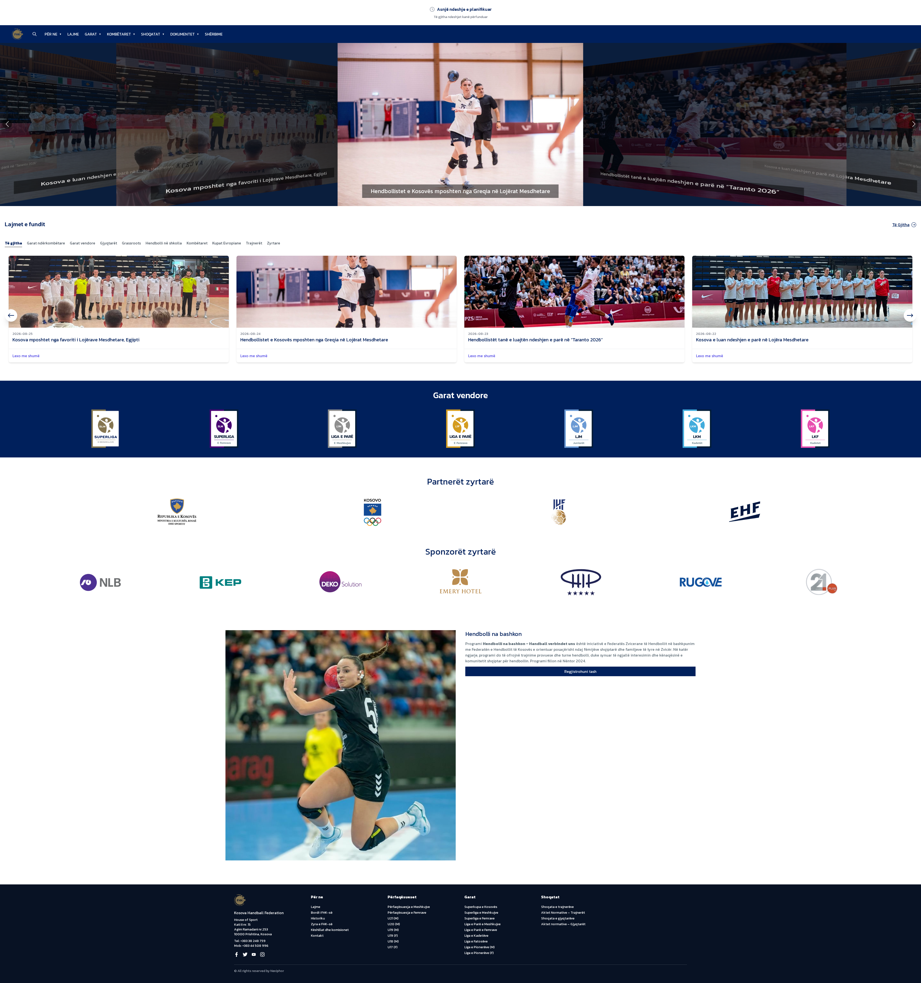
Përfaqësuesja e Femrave (407, 912)
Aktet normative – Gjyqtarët (563, 924)
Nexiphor (277, 970)
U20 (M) (394, 924)
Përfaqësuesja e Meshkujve (409, 906)
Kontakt (317, 935)
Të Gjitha (900, 224)
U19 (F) (393, 935)
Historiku (318, 918)
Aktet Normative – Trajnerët (563, 912)
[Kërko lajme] (34, 34)
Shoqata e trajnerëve (557, 906)
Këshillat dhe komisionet (330, 929)
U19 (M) (393, 929)
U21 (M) (393, 918)
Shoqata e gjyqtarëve (557, 918)
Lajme (315, 906)
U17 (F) (392, 947)
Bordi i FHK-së (321, 912)
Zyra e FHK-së (321, 924)
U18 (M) (393, 941)
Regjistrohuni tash (580, 671)
